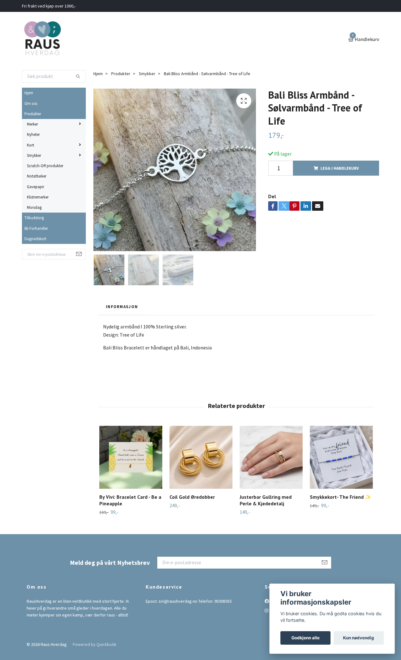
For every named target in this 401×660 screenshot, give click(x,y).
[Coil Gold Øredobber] (200, 457)
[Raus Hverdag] (42, 39)
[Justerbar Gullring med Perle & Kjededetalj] (271, 457)
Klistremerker (38, 196)
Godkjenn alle (305, 637)
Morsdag (34, 207)
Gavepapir (35, 186)
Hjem (28, 92)
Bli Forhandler (36, 228)
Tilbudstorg (34, 217)
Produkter (32, 113)
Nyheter (33, 134)
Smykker (34, 155)
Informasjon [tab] (122, 306)
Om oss (30, 103)
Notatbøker (36, 175)
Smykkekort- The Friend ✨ (340, 497)
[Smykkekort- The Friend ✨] (341, 457)
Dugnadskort (35, 238)
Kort (30, 144)
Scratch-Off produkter (45, 165)
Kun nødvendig (358, 637)
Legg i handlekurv (339, 168)
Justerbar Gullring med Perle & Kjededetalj (266, 500)
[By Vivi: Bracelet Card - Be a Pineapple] (130, 457)
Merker (32, 123)
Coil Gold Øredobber (192, 497)
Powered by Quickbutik (95, 644)
